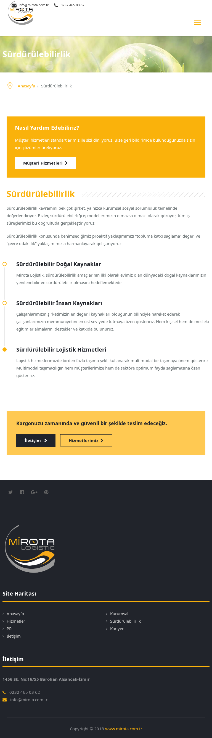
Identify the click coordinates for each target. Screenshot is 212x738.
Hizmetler (16, 621)
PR (9, 628)
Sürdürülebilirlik (125, 621)
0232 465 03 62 (72, 5)
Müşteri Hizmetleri (43, 163)
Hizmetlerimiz (83, 440)
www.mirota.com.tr (123, 728)
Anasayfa (26, 86)
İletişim (33, 440)
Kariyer (117, 628)
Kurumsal (119, 613)
